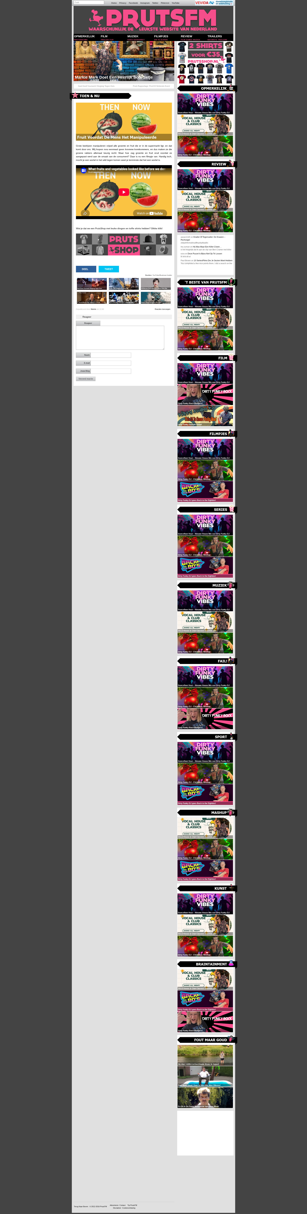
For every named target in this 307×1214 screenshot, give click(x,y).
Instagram (145, 3)
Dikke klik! (157, 228)
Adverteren (114, 1205)
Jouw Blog (85, 371)
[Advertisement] (205, 1133)
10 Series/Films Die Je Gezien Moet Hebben (213, 260)
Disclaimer (117, 1208)
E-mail (87, 363)
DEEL (85, 269)
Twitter (155, 3)
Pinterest (165, 3)
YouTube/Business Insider (162, 275)
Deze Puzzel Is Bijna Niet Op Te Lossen (205, 254)
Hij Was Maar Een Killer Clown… (207, 247)
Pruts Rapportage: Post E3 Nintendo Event (151, 86)
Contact (122, 1205)
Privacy (122, 3)
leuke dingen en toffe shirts (126, 228)
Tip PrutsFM (132, 1205)
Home (114, 3)
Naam (87, 355)
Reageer (88, 323)
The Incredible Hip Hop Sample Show (110, 77)
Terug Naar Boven (81, 1206)
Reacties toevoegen (162, 309)
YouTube (175, 3)
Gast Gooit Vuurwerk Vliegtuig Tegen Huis (96, 86)
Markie (93, 309)
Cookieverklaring (128, 1208)
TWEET (109, 269)
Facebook (133, 3)
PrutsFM (103, 1206)
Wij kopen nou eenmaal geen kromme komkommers (120, 149)
